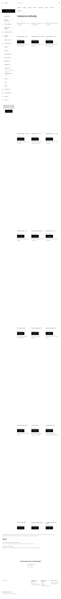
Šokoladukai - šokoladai (9, 70)
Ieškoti (23, 580)
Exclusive (6, 96)
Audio (5, 82)
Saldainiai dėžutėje (8, 73)
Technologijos (6, 61)
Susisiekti (8, 111)
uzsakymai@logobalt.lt (30, 564)
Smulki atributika (7, 92)
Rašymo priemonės (7, 54)
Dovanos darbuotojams (6, 20)
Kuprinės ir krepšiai (6, 36)
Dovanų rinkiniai (7, 43)
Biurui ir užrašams (7, 57)
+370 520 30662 (30, 567)
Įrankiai (5, 85)
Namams (6, 78)
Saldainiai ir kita (7, 68)
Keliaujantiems (6, 64)
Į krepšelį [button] (20, 41)
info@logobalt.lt (30, 565)
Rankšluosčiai (7, 89)
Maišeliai (5, 50)
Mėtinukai (6, 72)
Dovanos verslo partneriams (7, 28)
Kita (5, 75)
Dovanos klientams (7, 24)
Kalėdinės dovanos (8, 32)
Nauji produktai (7, 16)
